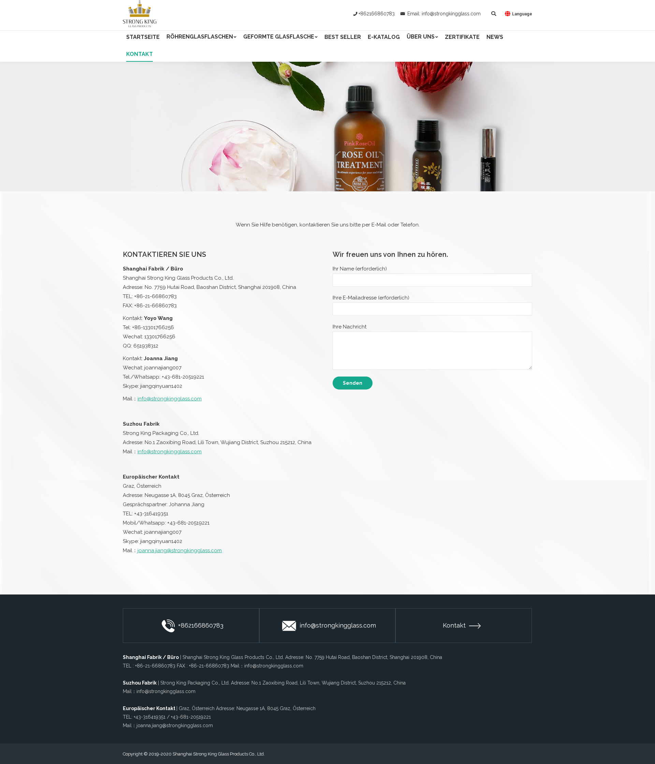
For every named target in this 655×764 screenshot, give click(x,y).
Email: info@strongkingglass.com (443, 13)
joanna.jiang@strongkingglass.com (179, 550)
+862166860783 (377, 13)
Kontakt (454, 625)
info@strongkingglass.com (169, 399)
